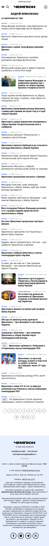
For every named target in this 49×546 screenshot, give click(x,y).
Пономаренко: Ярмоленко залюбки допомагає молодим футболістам (19, 58)
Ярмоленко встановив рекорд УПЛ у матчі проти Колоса (23, 377)
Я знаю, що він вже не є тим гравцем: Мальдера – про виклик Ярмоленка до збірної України (21, 266)
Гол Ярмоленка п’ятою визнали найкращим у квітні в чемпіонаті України (22, 400)
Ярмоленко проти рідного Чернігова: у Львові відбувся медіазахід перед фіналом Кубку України (32, 282)
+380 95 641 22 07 (28, 479)
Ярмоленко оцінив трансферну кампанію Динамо (22, 48)
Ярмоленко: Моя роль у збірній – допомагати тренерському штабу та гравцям (24, 167)
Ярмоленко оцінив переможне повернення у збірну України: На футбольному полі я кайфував (24, 124)
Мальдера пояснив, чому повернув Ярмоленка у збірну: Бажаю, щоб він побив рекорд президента (23, 187)
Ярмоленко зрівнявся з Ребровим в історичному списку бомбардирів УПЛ (23, 347)
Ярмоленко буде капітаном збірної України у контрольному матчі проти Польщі (24, 157)
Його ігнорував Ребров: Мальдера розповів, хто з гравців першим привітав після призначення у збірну (23, 211)
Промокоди (24, 458)
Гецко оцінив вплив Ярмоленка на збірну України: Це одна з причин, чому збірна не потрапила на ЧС (23, 98)
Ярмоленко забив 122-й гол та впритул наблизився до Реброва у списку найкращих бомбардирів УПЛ (24, 389)
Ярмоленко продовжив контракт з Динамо (23, 176)
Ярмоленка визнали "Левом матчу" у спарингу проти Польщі (20, 136)
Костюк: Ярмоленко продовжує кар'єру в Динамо (22, 222)
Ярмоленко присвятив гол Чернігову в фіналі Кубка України (21, 233)
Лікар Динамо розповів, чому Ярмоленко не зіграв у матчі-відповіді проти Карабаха (24, 27)
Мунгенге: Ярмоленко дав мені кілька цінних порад (24, 37)
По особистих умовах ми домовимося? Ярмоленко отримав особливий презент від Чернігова (33, 298)
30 (23, 417)
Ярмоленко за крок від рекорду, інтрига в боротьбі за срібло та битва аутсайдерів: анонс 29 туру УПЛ (32, 363)
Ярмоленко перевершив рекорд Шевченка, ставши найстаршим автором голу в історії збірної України (23, 111)
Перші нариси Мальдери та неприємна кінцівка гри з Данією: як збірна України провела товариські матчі (32, 84)
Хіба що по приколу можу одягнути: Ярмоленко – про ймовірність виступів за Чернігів (22, 322)
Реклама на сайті (19, 451)
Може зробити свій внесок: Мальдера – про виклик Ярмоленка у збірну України (24, 199)
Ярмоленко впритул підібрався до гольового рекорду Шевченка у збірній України (24, 146)
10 (16, 417)
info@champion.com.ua (31, 470)
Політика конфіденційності (24, 454)
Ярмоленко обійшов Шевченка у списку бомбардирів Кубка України (21, 254)
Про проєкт (32, 451)
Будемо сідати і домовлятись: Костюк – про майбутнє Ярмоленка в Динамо (23, 243)
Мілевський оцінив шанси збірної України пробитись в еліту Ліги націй (23, 69)
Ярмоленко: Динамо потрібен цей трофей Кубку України (22, 310)
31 (28, 417)
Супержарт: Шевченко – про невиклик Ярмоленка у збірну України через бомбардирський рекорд (21, 335)
